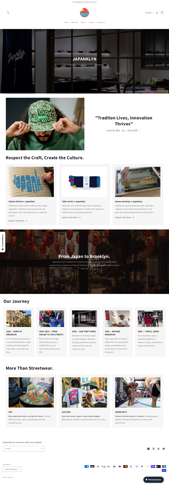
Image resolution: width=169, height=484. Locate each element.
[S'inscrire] (41, 448)
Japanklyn (10, 477)
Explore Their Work (16, 221)
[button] (8, 12)
